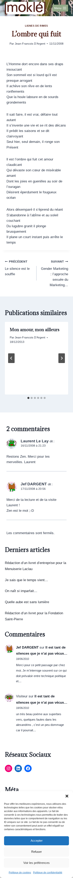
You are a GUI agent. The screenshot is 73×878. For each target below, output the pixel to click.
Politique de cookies (20, 872)
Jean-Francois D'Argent (30, 43)
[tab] (28, 398)
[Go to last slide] (11, 358)
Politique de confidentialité (47, 872)
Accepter (37, 840)
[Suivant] (61, 358)
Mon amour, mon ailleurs (34, 329)
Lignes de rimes (36, 25)
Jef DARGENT (27, 647)
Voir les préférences (36, 862)
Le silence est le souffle (17, 268)
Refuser (36, 851)
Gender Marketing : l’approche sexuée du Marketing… (54, 273)
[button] (67, 796)
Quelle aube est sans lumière (27, 602)
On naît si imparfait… (21, 591)
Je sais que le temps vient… (26, 580)
